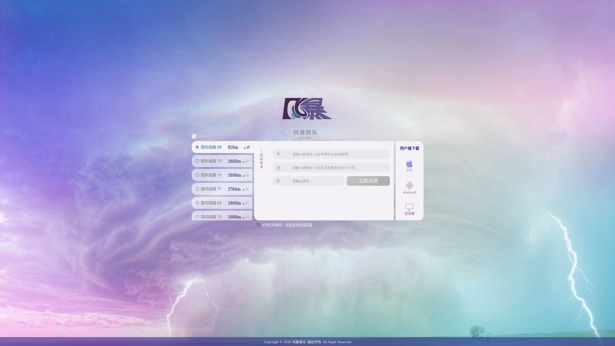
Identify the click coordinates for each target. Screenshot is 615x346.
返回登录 (261, 161)
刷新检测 (205, 136)
